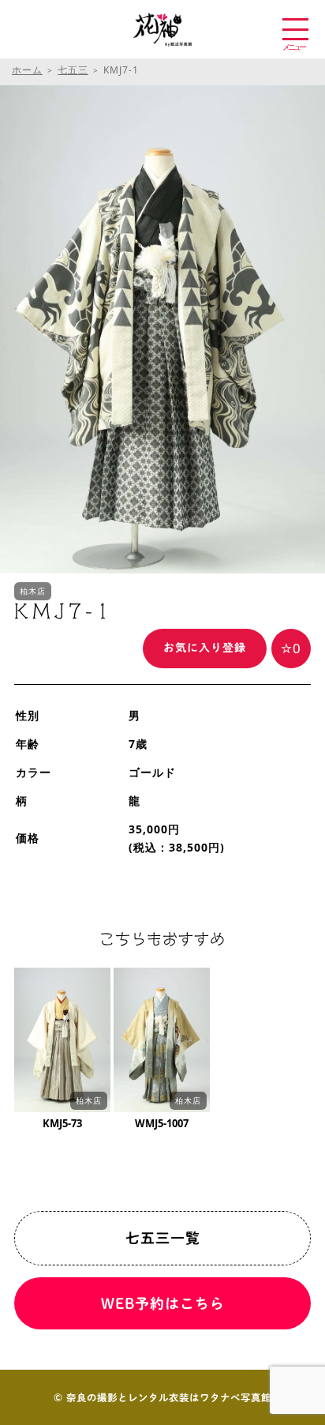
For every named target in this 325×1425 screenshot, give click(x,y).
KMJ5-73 (62, 1123)
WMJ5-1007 (162, 1123)
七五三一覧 (162, 1238)
